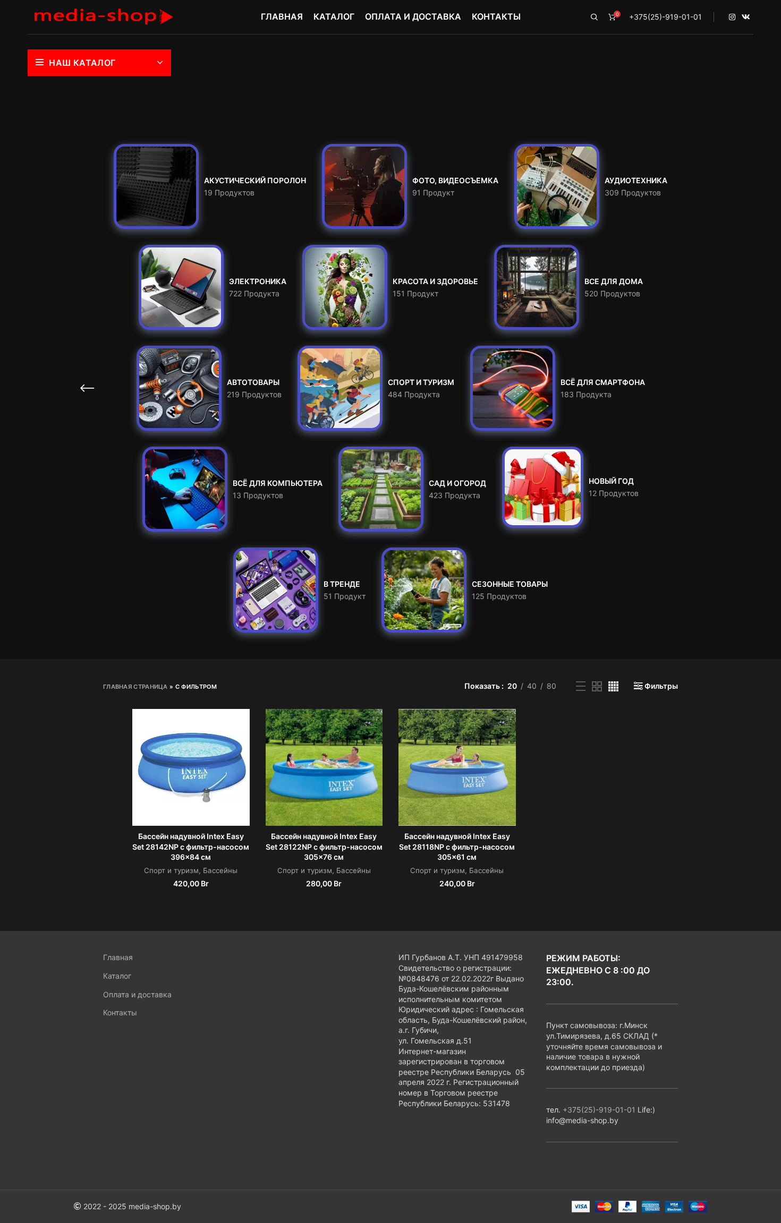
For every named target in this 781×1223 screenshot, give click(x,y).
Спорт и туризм (171, 870)
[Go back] (87, 388)
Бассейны (220, 870)
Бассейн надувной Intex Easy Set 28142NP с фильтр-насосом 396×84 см (190, 846)
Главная (118, 957)
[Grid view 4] (613, 686)
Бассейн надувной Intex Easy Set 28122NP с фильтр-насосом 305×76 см (324, 846)
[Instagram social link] (732, 17)
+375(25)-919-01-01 (665, 16)
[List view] (580, 686)
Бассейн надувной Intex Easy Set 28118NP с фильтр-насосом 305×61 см (457, 846)
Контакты (120, 1012)
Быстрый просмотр (241, 726)
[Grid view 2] (597, 686)
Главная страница (135, 686)
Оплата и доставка (137, 994)
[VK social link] (745, 17)
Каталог (117, 975)
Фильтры (661, 686)
